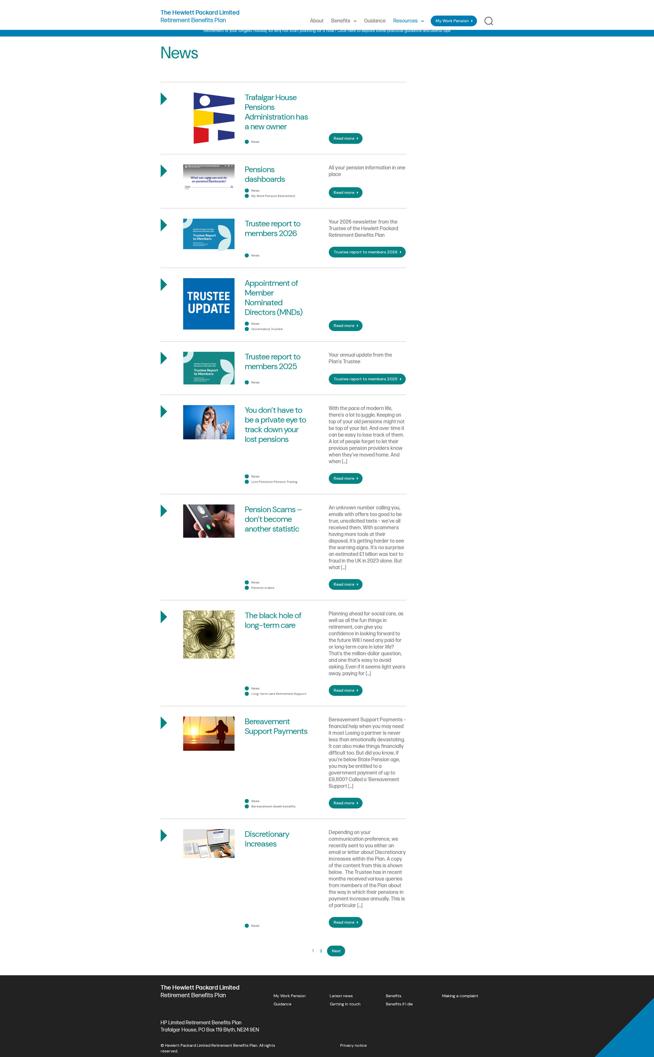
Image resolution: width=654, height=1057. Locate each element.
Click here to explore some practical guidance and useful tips (394, 30)
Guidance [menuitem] (375, 21)
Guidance (282, 1004)
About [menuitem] (317, 21)
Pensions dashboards (265, 174)
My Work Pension (452, 21)
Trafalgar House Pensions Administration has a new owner (276, 112)
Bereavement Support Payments (276, 726)
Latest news (341, 996)
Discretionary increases (267, 839)
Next (336, 951)
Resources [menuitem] (405, 21)
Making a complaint (460, 996)
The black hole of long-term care (273, 620)
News (255, 142)
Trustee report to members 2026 (272, 228)
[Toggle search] (488, 21)
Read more (344, 138)
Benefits (393, 996)
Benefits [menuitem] (341, 21)
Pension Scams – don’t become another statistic (273, 519)
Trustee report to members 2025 (272, 361)
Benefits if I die (399, 1004)
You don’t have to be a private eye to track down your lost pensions (275, 424)
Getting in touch (345, 1004)
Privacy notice (353, 1045)
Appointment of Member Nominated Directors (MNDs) (273, 298)
